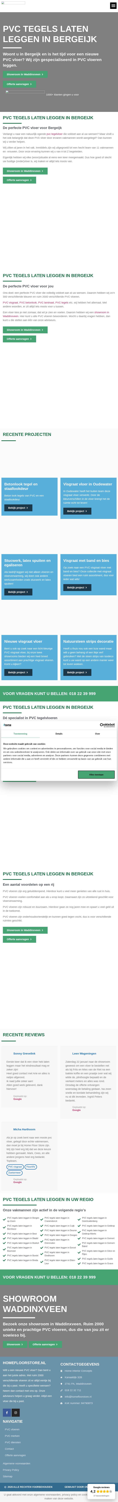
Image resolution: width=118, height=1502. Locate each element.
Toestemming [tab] (20, 733)
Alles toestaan (96, 774)
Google (17, 1099)
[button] (113, 5)
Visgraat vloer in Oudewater (87, 484)
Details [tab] (59, 733)
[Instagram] (16, 1413)
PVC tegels (61, 302)
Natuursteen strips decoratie (88, 641)
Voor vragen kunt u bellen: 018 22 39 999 (49, 693)
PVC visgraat (10, 302)
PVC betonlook (28, 302)
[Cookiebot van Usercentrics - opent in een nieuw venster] (102, 725)
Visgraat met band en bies (86, 560)
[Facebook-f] (7, 1413)
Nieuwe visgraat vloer (23, 641)
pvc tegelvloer (55, 134)
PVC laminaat (46, 302)
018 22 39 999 (82, 1277)
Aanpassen (56, 774)
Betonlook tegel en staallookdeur (21, 486)
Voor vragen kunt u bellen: (36, 1277)
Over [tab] (97, 733)
